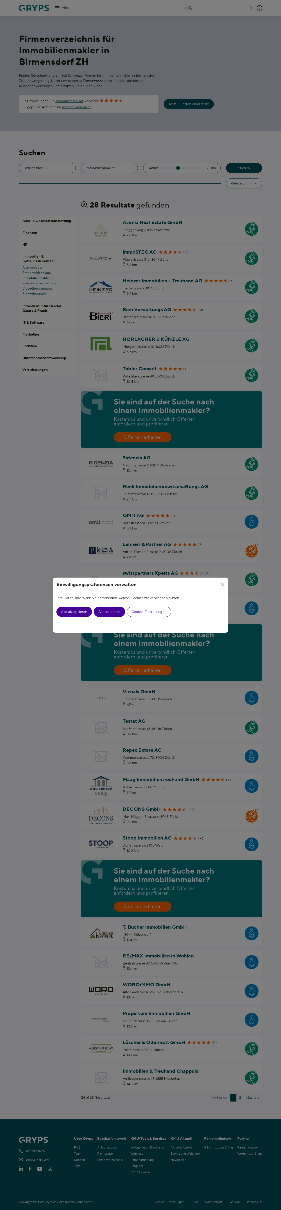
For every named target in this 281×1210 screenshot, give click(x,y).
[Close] (222, 584)
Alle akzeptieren (74, 612)
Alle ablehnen (109, 612)
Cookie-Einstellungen (148, 612)
